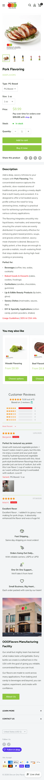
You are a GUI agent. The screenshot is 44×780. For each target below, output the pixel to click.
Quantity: (6, 131)
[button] (11, 408)
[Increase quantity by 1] (28, 131)
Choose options (16, 378)
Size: (7, 96)
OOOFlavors (9, 75)
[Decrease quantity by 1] (15, 131)
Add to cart (22, 140)
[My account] (34, 5)
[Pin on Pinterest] (30, 158)
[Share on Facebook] (26, 158)
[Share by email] (40, 158)
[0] (39, 5)
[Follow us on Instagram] (4, 744)
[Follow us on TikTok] (9, 744)
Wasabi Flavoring (13, 363)
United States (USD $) (13, 732)
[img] (8, 433)
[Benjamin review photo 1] (8, 486)
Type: (10, 83)
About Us (11, 696)
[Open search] (29, 5)
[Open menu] (3, 5)
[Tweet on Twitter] (35, 158)
